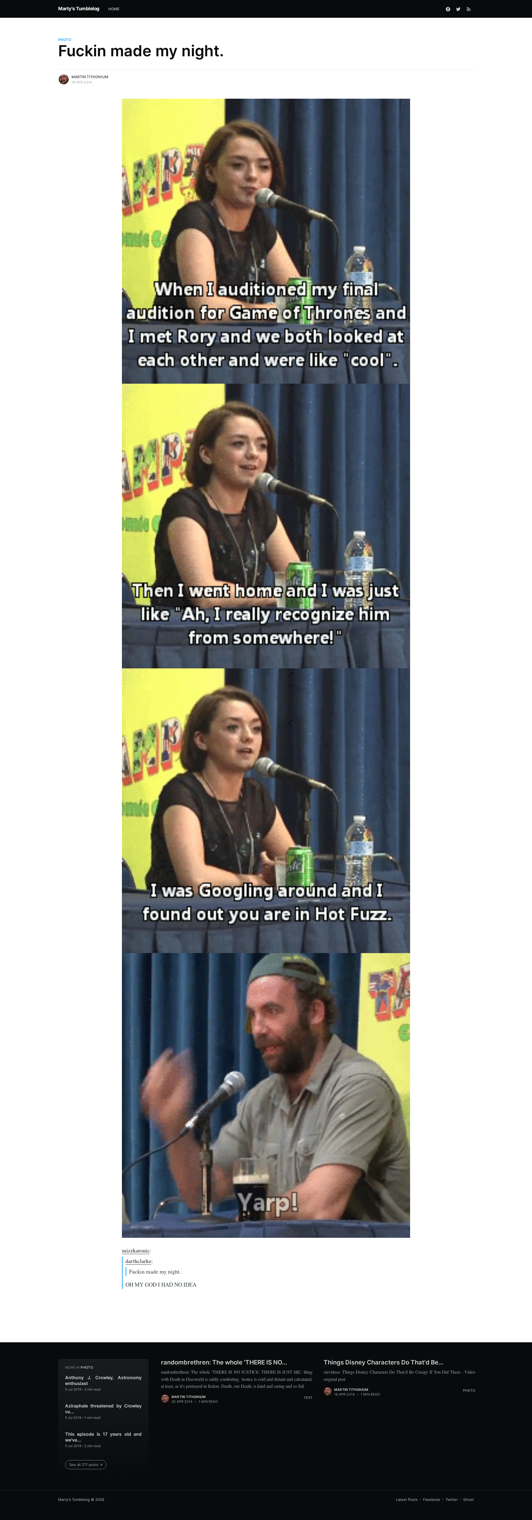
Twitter (452, 1499)
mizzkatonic (136, 1250)
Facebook (431, 1499)
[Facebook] (448, 8)
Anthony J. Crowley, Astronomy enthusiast (103, 1380)
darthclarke (138, 1261)
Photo (64, 39)
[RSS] (469, 8)
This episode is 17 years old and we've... (103, 1437)
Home (114, 9)
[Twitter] (458, 8)
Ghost (468, 1499)
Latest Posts (407, 1499)
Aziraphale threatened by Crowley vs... (103, 1409)
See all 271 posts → (86, 1464)
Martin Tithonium (89, 77)
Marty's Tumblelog (78, 8)
